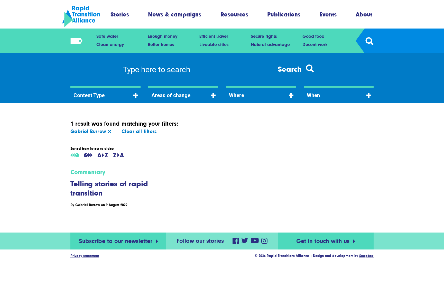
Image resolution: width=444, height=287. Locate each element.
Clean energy (110, 44)
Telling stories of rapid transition (109, 188)
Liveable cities (214, 44)
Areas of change (170, 95)
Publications (283, 14)
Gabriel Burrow (89, 131)
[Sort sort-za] (118, 155)
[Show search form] (369, 41)
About (364, 14)
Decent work (315, 44)
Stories (119, 14)
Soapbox (366, 256)
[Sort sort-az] (102, 155)
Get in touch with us (323, 241)
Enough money (162, 36)
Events (328, 14)
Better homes (161, 44)
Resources (234, 14)
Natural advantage (270, 44)
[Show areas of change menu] (74, 41)
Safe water (107, 36)
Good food (313, 36)
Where (236, 95)
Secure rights (264, 36)
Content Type (89, 95)
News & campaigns (174, 14)
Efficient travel (213, 36)
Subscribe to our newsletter (116, 241)
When (313, 95)
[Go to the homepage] (85, 16)
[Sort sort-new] (88, 155)
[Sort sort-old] (74, 155)
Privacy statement (84, 256)
